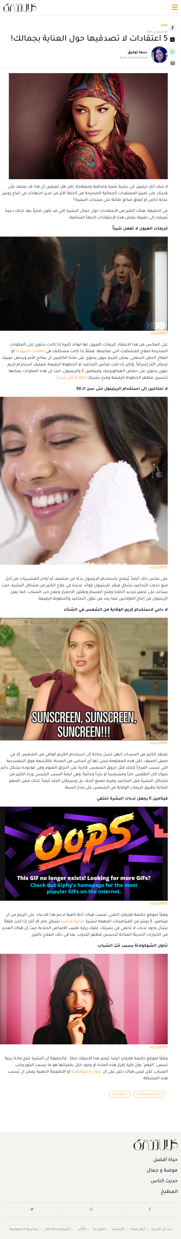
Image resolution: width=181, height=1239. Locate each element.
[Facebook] (172, 27)
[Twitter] (172, 39)
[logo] (19, 7)
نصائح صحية (120, 1094)
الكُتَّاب (82, 1229)
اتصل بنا (99, 1229)
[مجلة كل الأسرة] (90, 1144)
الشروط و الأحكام (58, 1229)
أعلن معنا (137, 1229)
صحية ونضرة (73, 922)
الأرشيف (118, 1229)
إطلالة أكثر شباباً (71, 378)
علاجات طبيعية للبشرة (149, 1094)
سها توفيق (137, 53)
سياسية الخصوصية (24, 1229)
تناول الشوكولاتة (86, 1072)
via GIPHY (159, 334)
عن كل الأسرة (161, 1229)
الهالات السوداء (30, 351)
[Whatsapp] (172, 51)
